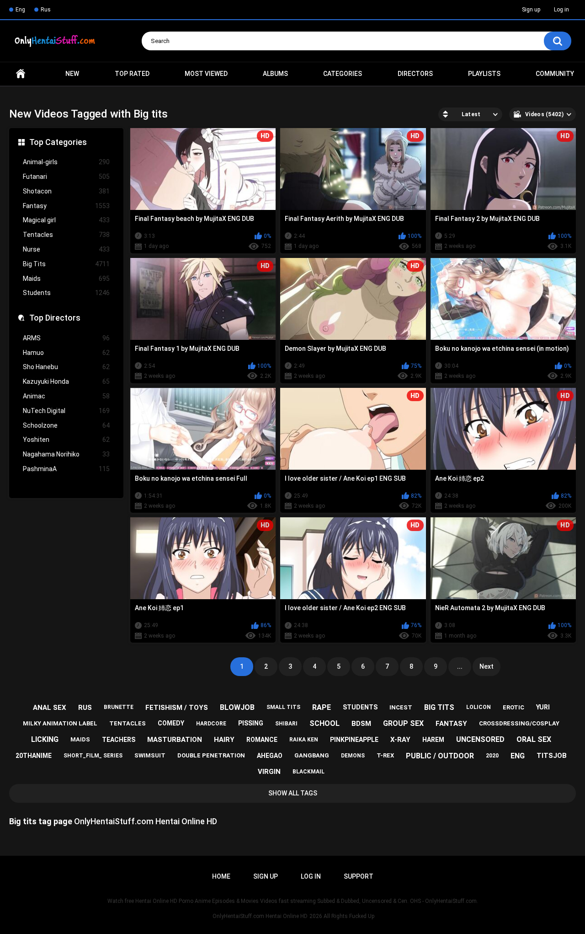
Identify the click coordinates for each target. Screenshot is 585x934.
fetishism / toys (176, 707)
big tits (439, 707)
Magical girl (66, 220)
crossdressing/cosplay (519, 723)
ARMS (66, 338)
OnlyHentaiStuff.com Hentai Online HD (260, 916)
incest (400, 707)
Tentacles (66, 234)
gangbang (311, 755)
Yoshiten (66, 439)
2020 (492, 755)
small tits (283, 707)
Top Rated (132, 73)
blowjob (237, 707)
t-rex (385, 755)
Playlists (484, 73)
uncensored (480, 739)
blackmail (308, 771)
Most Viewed (206, 73)
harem (433, 739)
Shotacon (66, 191)
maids (80, 739)
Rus (46, 9)
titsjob (552, 755)
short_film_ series (93, 755)
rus (85, 707)
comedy (171, 723)
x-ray (400, 739)
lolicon (478, 707)
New (72, 73)
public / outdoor (440, 755)
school (324, 723)
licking (44, 739)
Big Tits (66, 264)
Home (20, 74)
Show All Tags (292, 793)
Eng (20, 9)
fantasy (451, 723)
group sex (403, 723)
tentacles (127, 723)
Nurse (66, 249)
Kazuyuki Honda (66, 381)
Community (555, 73)
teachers (118, 739)
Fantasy (66, 205)
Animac (66, 396)
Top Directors (54, 317)
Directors (415, 73)
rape (321, 707)
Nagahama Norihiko (66, 454)
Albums (275, 73)
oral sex (533, 739)
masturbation (174, 739)
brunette (118, 707)
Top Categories (58, 142)
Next (486, 666)
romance (261, 739)
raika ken (303, 739)
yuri (543, 707)
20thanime (34, 755)
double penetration (211, 755)
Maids (66, 278)
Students (66, 292)
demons (353, 755)
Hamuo (66, 352)
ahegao (269, 755)
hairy (224, 739)
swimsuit (149, 755)
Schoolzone (66, 425)
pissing (250, 723)
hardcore (211, 723)
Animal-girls (66, 162)
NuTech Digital (66, 410)
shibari (286, 723)
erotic (513, 707)
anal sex (49, 707)
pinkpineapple (354, 739)
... (460, 666)
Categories (342, 73)
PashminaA (66, 468)
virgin (269, 772)
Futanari (66, 176)
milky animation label (60, 723)
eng (518, 755)
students (360, 707)
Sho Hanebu (66, 366)
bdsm (361, 723)
